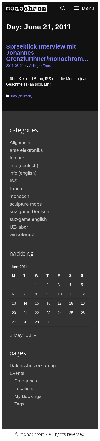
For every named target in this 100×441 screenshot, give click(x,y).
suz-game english (28, 219)
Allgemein (20, 142)
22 (37, 313)
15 (37, 303)
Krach (16, 188)
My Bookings (28, 396)
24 (60, 313)
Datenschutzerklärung (33, 365)
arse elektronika (26, 150)
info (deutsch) (21, 96)
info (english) (23, 173)
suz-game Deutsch (29, 211)
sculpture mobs (26, 204)
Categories (25, 380)
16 (48, 303)
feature (17, 157)
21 (25, 313)
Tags (19, 403)
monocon (19, 196)
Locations (24, 388)
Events (17, 373)
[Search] (63, 8)
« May (16, 335)
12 (83, 294)
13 (14, 303)
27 (14, 322)
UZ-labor (19, 227)
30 (48, 322)
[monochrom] (25, 8)
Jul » (31, 335)
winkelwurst (22, 234)
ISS (13, 180)
